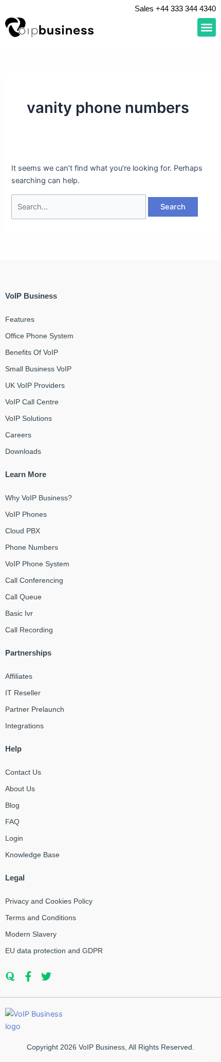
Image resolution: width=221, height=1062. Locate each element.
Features (19, 319)
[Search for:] (79, 206)
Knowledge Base (32, 855)
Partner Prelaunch (34, 709)
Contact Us (23, 772)
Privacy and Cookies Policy (49, 901)
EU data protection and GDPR (54, 950)
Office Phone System (39, 336)
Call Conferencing (34, 580)
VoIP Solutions (28, 418)
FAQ (12, 822)
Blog (12, 805)
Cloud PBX (22, 531)
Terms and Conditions (40, 917)
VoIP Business (102, 1047)
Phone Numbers (31, 547)
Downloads (23, 451)
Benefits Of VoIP (31, 352)
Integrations (24, 726)
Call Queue (23, 597)
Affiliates (18, 676)
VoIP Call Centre (32, 402)
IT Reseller (23, 693)
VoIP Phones (26, 514)
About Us (20, 789)
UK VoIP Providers (35, 385)
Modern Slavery (31, 934)
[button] (206, 27)
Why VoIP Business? (38, 498)
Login (14, 838)
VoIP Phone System (37, 564)
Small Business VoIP (38, 369)
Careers (18, 435)
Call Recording (29, 630)
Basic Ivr (19, 613)
